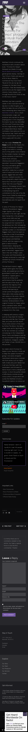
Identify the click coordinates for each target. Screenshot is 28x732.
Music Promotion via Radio (10, 491)
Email (4, 423)
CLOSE (25, 714)
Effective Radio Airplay (9, 496)
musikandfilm (10, 49)
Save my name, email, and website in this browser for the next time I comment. (13, 608)
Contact (4, 673)
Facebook (5, 643)
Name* (4, 586)
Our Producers (6, 668)
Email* (4, 591)
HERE (11, 723)
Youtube (4, 645)
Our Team (5, 666)
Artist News (6, 16)
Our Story (5, 663)
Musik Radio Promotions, (11, 71)
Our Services (6, 671)
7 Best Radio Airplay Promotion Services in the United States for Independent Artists (13, 692)
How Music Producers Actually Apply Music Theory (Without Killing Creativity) (13, 702)
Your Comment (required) (9, 561)
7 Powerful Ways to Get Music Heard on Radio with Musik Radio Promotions (13, 697)
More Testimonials (8, 489)
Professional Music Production (12, 494)
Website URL (6, 597)
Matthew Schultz (8, 113)
